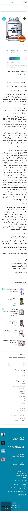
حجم (18, 67)
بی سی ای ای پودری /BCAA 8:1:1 (10, 289)
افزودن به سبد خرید (14, 58)
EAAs (23, 403)
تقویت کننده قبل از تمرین (19, 386)
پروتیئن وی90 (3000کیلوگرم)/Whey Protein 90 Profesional (10, 311)
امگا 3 (23, 393)
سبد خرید (6, 503)
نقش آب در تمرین (19, 438)
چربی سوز (22, 418)
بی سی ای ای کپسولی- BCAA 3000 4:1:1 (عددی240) (10, 341)
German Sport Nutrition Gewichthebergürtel (14, 65)
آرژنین (23, 398)
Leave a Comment (18, 439)
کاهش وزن (22, 391)
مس (13, 67)
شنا (24, 372)
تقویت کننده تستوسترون (19, 415)
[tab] (24, 81)
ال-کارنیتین (22, 410)
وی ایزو (23, 405)
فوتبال (23, 376)
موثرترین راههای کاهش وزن (16, 446)
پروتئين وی (22, 413)
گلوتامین (23, 408)
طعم (25, 50)
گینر (18, 63)
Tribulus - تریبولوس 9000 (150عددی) (12, 300)
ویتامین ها (21, 454)
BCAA (23, 383)
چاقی (22, 463)
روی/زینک (22, 396)
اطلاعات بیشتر (16, 82)
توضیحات (23, 82)
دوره (16, 67)
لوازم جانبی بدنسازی (20, 420)
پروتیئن (11, 67)
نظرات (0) (9, 82)
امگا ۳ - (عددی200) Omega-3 (11, 330)
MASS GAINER (23, 67)
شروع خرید (6, 508)
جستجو (7, 2)
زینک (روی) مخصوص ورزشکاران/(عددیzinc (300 (11, 322)
